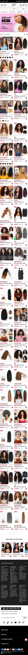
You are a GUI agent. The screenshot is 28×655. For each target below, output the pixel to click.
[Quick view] (12, 55)
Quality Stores (7, 652)
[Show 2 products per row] (27, 34)
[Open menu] (3, 5)
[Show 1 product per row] (25, 34)
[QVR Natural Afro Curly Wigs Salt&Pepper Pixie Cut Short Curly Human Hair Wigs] (6, 426)
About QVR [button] (4, 630)
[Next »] (19, 532)
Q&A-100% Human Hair (7, 563)
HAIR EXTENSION (4, 9)
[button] (12, 12)
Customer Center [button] (6, 639)
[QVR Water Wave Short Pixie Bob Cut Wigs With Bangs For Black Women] (20, 345)
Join (25, 617)
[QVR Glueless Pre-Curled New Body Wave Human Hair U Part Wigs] (20, 117)
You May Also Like (14, 539)
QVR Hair (5, 651)
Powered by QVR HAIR (18, 651)
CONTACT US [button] (4, 644)
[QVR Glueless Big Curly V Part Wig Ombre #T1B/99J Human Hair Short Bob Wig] (6, 243)
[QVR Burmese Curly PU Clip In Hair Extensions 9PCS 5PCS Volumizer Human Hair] (20, 97)
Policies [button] (3, 634)
